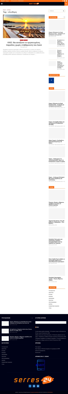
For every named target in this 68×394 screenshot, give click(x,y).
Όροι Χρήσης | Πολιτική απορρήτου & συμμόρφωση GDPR (47, 348)
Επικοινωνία (37, 352)
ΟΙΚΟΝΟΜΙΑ (51, 298)
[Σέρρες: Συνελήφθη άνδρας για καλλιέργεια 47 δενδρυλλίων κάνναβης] (52, 63)
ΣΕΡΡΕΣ (50, 304)
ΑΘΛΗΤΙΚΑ (51, 292)
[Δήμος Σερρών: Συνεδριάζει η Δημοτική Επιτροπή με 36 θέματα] (57, 133)
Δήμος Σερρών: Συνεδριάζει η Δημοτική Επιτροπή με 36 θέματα (56, 142)
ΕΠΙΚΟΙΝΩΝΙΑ (50, 392)
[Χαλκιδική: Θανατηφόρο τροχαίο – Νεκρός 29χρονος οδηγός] (57, 270)
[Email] (38, 386)
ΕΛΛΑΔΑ (21, 40)
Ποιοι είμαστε (38, 346)
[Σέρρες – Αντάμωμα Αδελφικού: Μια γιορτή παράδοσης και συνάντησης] (57, 170)
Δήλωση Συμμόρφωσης (40, 350)
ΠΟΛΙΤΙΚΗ (25, 40)
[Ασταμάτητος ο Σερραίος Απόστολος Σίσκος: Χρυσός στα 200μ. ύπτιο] (52, 41)
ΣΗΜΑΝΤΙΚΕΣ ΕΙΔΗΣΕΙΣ (54, 306)
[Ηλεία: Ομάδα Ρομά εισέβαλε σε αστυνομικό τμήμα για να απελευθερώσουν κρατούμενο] (57, 251)
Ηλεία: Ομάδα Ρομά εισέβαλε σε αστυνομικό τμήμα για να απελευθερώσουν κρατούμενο (57, 260)
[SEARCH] (63, 11)
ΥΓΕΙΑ (50, 308)
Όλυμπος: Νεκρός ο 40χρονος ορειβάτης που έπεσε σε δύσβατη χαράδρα (56, 204)
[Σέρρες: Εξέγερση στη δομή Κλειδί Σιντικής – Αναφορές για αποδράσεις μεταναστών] (57, 25)
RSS (38, 327)
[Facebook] (30, 386)
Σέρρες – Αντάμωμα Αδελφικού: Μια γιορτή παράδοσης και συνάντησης (57, 178)
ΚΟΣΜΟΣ (51, 296)
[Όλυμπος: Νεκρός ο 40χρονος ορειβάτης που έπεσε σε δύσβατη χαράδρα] (52, 52)
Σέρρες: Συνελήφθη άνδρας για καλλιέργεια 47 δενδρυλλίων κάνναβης (56, 123)
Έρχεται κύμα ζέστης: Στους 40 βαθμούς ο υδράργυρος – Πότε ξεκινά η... (56, 222)
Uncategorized (52, 290)
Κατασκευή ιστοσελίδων (34, 392)
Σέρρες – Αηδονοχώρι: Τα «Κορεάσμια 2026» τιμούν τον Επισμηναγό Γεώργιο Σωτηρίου (57, 160)
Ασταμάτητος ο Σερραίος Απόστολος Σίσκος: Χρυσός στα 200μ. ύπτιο (61, 42)
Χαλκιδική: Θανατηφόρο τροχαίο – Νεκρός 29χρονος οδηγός (56, 279)
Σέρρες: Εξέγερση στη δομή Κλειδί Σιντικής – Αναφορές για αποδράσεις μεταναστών (57, 33)
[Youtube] (34, 386)
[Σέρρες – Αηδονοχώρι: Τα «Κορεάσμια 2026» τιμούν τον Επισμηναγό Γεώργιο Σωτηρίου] (57, 151)
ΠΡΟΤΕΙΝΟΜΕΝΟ (52, 302)
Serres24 (52, 107)
